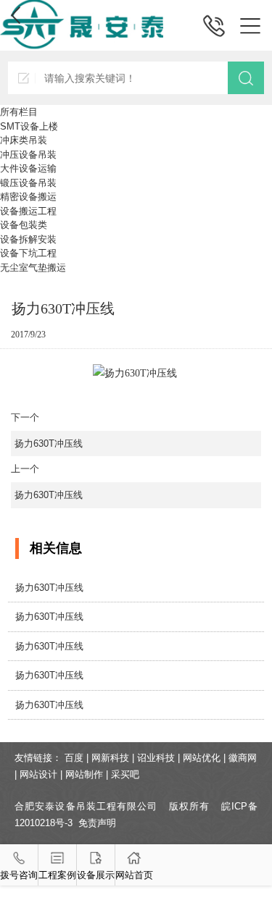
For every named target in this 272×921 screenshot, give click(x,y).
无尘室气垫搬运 (33, 267)
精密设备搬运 (28, 196)
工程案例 (57, 875)
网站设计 (38, 774)
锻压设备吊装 (28, 182)
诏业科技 (156, 757)
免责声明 (97, 822)
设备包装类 (23, 224)
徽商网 (242, 757)
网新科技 (110, 757)
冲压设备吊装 (28, 154)
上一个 (47, 481)
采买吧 (125, 774)
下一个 (47, 430)
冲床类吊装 (23, 140)
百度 (74, 757)
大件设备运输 (28, 168)
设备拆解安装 (28, 239)
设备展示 (96, 875)
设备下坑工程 (28, 253)
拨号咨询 (19, 875)
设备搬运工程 (28, 211)
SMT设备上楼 (29, 126)
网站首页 (134, 875)
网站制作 (84, 774)
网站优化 (202, 757)
